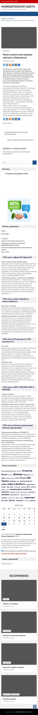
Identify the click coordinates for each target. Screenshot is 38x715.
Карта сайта (5, 252)
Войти (3, 231)
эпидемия (32, 500)
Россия (22, 478)
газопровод (17, 487)
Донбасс (6, 599)
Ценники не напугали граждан (14, 635)
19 (14, 521)
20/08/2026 (6, 638)
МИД (3, 478)
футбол (12, 500)
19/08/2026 (6, 669)
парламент (31, 492)
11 (9, 518)
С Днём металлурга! (7, 394)
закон (7, 489)
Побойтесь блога (7, 362)
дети (28, 487)
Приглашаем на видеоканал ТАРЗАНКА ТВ (14, 432)
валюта (9, 123)
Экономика (6, 51)
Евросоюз (26, 475)
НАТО (17, 478)
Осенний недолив (9, 699)
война (4, 484)
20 (19, 521)
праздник (5, 494)
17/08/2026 (6, 701)
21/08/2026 (6, 606)
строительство (11, 498)
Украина (5, 480)
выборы (3, 487)
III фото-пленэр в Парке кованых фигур (14, 262)
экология (26, 500)
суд (17, 498)
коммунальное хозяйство (21, 489)
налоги (18, 492)
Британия (19, 471)
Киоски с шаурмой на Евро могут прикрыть (20, 140)
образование (24, 492)
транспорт (29, 497)
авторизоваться (8, 154)
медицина (12, 492)
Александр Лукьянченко (8, 471)
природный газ (14, 495)
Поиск (35, 162)
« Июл (3, 529)
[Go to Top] (35, 706)
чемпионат (20, 500)
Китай (32, 474)
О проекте (4, 238)
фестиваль (4, 500)
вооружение (30, 484)
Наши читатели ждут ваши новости (13, 241)
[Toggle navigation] (3, 14)
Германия (10, 474)
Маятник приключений (11, 428)
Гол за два (4, 346)
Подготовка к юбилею (8, 306)
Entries (5, 234)
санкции (4, 498)
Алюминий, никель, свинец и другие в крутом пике (17, 404)
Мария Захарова (10, 478)
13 (19, 518)
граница (23, 487)
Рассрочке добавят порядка (13, 667)
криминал (5, 492)
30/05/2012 (6, 61)
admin (12, 61)
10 (4, 518)
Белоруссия (6, 694)
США (28, 477)
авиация (13, 481)
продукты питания (25, 494)
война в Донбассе (16, 484)
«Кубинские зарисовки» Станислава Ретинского (16, 316)
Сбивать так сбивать (10, 604)
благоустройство (26, 481)
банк (18, 481)
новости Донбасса (10, 301)
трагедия (21, 498)
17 (4, 521)
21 (24, 521)
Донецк (18, 474)
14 (24, 518)
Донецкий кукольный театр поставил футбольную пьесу (16, 133)
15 (29, 518)
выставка (10, 487)
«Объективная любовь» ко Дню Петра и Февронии (17, 278)
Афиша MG (27, 257)
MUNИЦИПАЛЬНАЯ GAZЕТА (18, 6)
